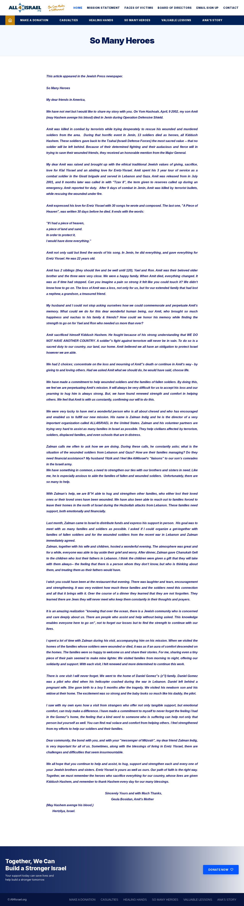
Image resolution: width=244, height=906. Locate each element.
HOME (77, 7)
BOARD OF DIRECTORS (175, 7)
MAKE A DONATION (34, 20)
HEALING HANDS (101, 20)
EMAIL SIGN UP (207, 7)
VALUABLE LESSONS (176, 20)
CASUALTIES (68, 20)
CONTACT (231, 7)
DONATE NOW (218, 869)
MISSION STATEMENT (103, 7)
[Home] (10, 20)
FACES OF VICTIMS (138, 7)
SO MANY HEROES (137, 20)
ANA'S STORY (212, 20)
